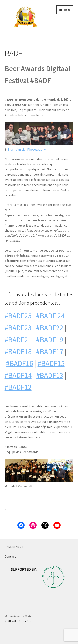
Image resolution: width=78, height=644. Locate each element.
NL (6, 509)
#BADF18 (18, 351)
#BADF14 (18, 375)
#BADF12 (18, 387)
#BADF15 (51, 363)
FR (23, 547)
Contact (10, 556)
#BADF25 (18, 315)
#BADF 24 (50, 315)
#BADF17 (49, 351)
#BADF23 (18, 327)
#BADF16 (19, 363)
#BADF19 (49, 339)
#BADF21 (18, 339)
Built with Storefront (19, 621)
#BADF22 (49, 327)
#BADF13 (49, 375)
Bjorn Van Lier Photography (27, 149)
